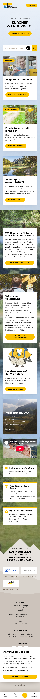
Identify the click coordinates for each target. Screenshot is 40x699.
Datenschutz (20, 685)
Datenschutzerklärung (18, 670)
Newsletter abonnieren (20, 511)
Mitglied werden (15, 146)
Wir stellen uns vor (17, 94)
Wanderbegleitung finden (19, 487)
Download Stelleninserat (20, 336)
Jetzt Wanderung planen (19, 263)
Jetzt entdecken (15, 389)
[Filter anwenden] (34, 48)
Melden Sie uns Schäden (21, 468)
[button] (24, 695)
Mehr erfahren (15, 200)
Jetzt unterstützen (20, 33)
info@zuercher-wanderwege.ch (20, 615)
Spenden (32, 5)
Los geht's (9, 429)
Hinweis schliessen (20, 677)
